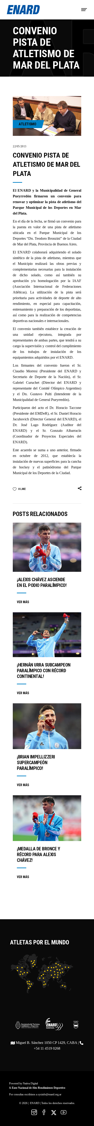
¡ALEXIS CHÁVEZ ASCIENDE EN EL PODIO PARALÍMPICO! (41, 582)
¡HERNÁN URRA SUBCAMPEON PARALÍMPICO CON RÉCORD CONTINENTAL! (43, 670)
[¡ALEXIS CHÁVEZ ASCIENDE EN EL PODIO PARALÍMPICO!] (47, 547)
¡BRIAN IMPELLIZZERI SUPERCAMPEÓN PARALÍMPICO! (36, 762)
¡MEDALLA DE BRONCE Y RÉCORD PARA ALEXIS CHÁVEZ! (38, 854)
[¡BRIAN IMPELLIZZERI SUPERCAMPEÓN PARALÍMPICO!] (47, 726)
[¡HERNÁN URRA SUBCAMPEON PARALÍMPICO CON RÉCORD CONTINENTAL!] (47, 634)
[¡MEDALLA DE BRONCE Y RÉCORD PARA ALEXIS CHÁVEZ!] (47, 818)
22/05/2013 (19, 146)
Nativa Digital (30, 1083)
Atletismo (27, 124)
